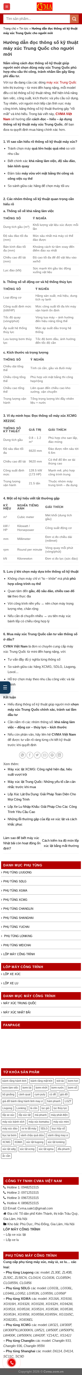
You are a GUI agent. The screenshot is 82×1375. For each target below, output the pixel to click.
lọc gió (45, 1108)
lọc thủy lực (60, 1108)
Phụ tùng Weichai (17, 945)
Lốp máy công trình (19, 954)
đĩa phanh (64, 1149)
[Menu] (6, 6)
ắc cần (6, 1155)
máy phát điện (59, 1115)
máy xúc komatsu (39, 1121)
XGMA (18, 1142)
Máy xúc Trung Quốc (19, 1003)
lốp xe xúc (8, 1115)
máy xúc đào (9, 1128)
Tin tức (23, 28)
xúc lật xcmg (27, 1149)
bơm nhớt (41, 1087)
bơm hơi (73, 1080)
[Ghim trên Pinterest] (52, 755)
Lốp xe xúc (12, 974)
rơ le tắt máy (29, 1128)
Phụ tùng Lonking (17, 936)
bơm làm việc (10, 1087)
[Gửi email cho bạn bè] (44, 755)
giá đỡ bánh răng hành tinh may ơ (22, 1101)
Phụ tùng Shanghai (18, 918)
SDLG (44, 1128)
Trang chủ (9, 28)
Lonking (21, 1108)
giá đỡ (64, 1094)
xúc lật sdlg (9, 1149)
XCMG (6, 1142)
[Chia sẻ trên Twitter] (37, 755)
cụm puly (40, 1094)
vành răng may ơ (58, 1135)
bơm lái (27, 1087)
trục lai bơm (9, 1135)
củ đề (52, 1094)
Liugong (7, 1108)
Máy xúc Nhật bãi (17, 1012)
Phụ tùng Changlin (18, 908)
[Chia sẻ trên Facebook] (29, 755)
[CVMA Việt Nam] (44, 6)
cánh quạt (24, 1094)
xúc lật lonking (56, 1142)
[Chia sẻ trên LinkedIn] (59, 755)
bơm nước (57, 1087)
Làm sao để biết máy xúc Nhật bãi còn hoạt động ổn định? (21, 843)
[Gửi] (74, 18)
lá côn (33, 1108)
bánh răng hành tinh (14, 1080)
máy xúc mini (61, 1121)
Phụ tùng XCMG (15, 899)
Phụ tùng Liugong (17, 872)
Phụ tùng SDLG (14, 881)
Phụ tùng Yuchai (16, 926)
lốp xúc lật (25, 1115)
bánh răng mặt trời (41, 1080)
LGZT (68, 1101)
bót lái (60, 1080)
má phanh (41, 1115)
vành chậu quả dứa (32, 1135)
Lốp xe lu (10, 983)
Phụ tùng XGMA (15, 890)
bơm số (72, 1087)
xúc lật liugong (35, 1142)
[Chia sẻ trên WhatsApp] (22, 755)
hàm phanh (54, 1101)
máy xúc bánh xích (13, 1121)
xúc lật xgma (46, 1149)
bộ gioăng (8, 1094)
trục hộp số (58, 1128)
